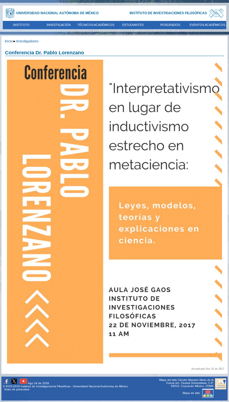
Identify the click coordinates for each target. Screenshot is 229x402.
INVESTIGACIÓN (59, 24)
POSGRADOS (170, 24)
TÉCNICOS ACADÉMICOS (95, 24)
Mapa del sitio (168, 379)
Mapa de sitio (192, 392)
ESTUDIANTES (133, 24)
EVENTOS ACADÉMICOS (207, 24)
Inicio (9, 41)
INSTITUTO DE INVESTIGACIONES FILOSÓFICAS (168, 13)
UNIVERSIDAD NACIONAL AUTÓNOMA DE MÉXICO (57, 13)
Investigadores (27, 41)
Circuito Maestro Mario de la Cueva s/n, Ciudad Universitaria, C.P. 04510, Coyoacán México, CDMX (190, 383)
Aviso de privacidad (16, 389)
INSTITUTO (21, 24)
